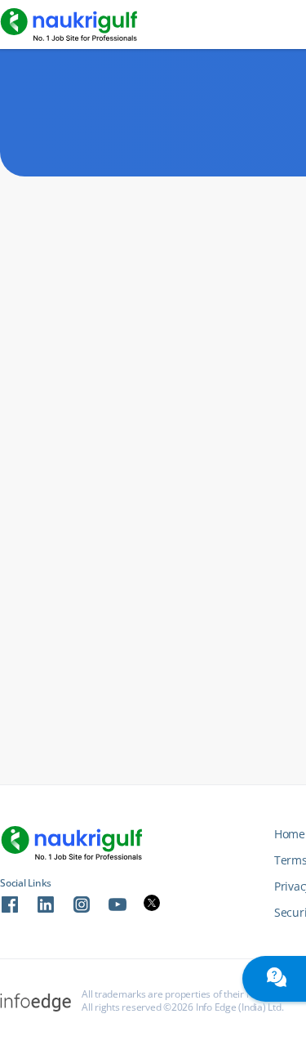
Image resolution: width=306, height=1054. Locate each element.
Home (289, 834)
